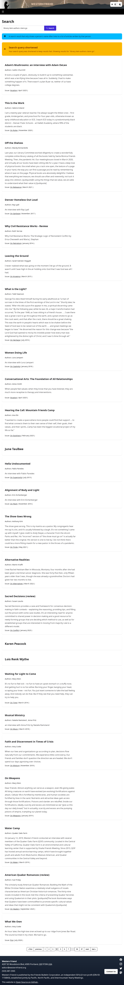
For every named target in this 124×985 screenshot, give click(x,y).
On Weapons (12, 778)
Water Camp (12, 828)
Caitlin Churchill (18, 70)
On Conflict (14, 630)
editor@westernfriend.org (14, 967)
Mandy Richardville (20, 148)
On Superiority (16, 477)
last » (94, 949)
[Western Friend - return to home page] (62, 4)
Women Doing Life (16, 352)
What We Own (13, 921)
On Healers (14, 909)
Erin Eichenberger (19, 495)
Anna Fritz (32, 720)
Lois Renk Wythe (17, 659)
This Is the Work (14, 103)
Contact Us (111, 971)
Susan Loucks (17, 601)
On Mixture (14, 765)
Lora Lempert (17, 357)
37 (82, 949)
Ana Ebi (15, 415)
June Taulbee (14, 449)
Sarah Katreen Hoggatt (21, 261)
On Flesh (13, 504)
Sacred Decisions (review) (20, 596)
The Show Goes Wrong (18, 516)
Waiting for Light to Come (20, 673)
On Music (14, 729)
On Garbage (15, 213)
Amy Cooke (16, 746)
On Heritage (15, 340)
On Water (14, 862)
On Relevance (15, 187)
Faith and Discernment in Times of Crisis (29, 741)
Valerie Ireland (18, 108)
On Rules (14, 130)
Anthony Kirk (17, 521)
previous (38, 949)
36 (77, 949)
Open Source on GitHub (27, 982)
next (87, 949)
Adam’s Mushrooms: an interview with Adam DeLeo (36, 65)
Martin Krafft (17, 564)
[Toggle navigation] (3, 11)
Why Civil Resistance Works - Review (26, 226)
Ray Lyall (15, 205)
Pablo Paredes (18, 468)
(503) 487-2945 (8, 971)
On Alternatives (16, 583)
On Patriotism (15, 243)
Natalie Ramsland (19, 720)
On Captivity (15, 366)
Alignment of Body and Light (22, 490)
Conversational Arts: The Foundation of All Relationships (39, 379)
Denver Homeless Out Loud (21, 199)
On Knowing (15, 276)
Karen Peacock (15, 644)
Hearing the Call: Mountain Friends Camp (30, 410)
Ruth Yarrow (17, 231)
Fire (11, 940)
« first (30, 949)
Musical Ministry (15, 715)
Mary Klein (16, 679)
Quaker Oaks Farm (19, 833)
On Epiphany (15, 435)
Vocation (13, 90)
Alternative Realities (17, 559)
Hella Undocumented (17, 463)
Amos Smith (17, 384)
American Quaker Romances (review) (27, 875)
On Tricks (14, 547)
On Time (13, 702)
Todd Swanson (18, 294)
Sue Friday (16, 880)
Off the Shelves (14, 143)
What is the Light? (16, 289)
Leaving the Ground (17, 255)
